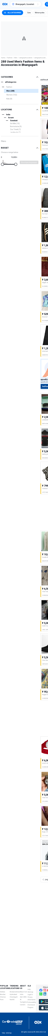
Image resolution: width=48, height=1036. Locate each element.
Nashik (12, 999)
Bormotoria (16, 126)
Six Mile (15, 123)
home (3, 58)
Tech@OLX (24, 1002)
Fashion (9, 58)
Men (15, 58)
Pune (1, 999)
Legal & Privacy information (31, 997)
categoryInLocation (25, 58)
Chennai (3, 997)
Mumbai (2, 994)
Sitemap (30, 992)
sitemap (8, 1033)
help (3, 1033)
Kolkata (2, 992)
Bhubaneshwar (15, 992)
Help (29, 989)
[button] (37, 4)
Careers (22, 1005)
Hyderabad (13, 994)
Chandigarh (14, 997)
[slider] (2, 164)
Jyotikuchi (15, 132)
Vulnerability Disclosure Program (32, 1004)
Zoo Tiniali (15, 129)
